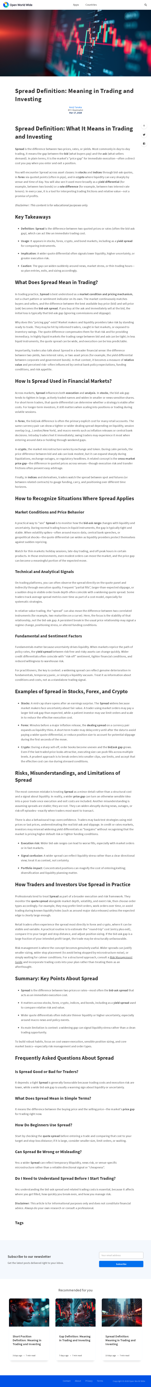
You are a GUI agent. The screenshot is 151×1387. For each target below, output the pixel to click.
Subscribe (121, 1264)
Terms (100, 1380)
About (78, 1380)
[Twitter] (144, 135)
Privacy (88, 1380)
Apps (76, 4)
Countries (91, 4)
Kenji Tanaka (75, 107)
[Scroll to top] (144, 126)
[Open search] (145, 5)
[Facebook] (144, 144)
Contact (66, 1380)
